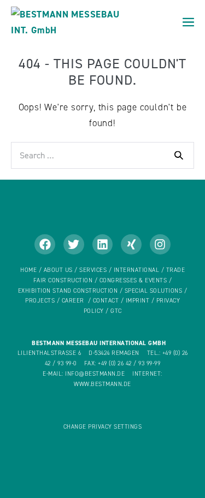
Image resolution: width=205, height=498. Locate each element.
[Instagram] (160, 244)
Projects (40, 301)
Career (73, 301)
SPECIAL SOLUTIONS (154, 291)
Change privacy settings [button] (102, 427)
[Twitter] (73, 244)
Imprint (138, 301)
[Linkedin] (102, 244)
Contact (106, 301)
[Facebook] (44, 244)
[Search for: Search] (102, 155)
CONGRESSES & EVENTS (133, 280)
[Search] (179, 155)
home (28, 270)
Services (93, 270)
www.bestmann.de (102, 384)
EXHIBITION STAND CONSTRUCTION (68, 291)
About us (58, 270)
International (137, 270)
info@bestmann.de (95, 374)
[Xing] (131, 244)
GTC (116, 311)
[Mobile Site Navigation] (188, 22)
